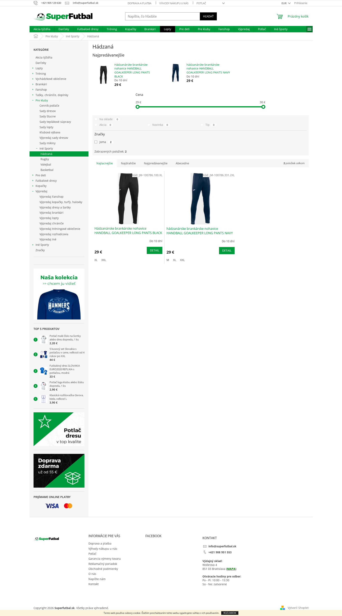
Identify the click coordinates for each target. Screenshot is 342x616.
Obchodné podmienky (103, 569)
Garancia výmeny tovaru (104, 558)
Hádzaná (46, 154)
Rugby (45, 159)
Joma (105, 142)
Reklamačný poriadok (102, 564)
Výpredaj (41, 191)
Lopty (39, 68)
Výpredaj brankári (51, 212)
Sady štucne (48, 116)
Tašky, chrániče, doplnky (52, 95)
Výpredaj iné (48, 239)
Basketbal (47, 170)
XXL (103, 260)
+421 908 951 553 (220, 552)
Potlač (201, 3)
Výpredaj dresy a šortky (55, 207)
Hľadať (208, 16)
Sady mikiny (48, 143)
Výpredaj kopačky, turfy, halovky (61, 202)
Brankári (41, 84)
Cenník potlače (49, 105)
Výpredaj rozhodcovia (54, 234)
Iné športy (46, 148)
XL (95, 260)
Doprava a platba (139, 3)
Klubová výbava (50, 132)
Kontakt (93, 584)
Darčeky (41, 63)
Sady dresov (48, 111)
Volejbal (46, 164)
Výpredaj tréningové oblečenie (60, 229)
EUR (284, 3)
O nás (92, 574)
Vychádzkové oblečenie (51, 79)
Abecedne (182, 163)
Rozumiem (229, 613)
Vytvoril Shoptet (298, 607)
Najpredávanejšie (156, 163)
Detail (154, 250)
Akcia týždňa (44, 57)
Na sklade (108, 119)
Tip (209, 125)
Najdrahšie (128, 163)
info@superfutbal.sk (222, 546)
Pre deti (41, 175)
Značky (40, 250)
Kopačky (41, 186)
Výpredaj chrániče (52, 223)
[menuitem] (42, 29)
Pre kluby (42, 100)
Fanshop (41, 89)
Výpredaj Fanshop (51, 196)
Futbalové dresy (46, 181)
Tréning (41, 73)
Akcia (105, 125)
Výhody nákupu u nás (173, 3)
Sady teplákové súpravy (55, 122)
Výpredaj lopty (49, 218)
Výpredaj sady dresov (54, 138)
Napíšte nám (97, 579)
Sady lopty (46, 127)
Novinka (160, 125)
